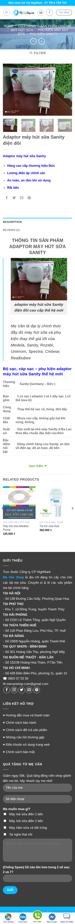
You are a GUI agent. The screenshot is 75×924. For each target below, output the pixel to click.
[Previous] (9, 89)
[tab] (37, 222)
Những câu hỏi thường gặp (25, 737)
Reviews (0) (11, 230)
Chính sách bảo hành (21, 722)
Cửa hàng (27, 26)
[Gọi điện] (37, 915)
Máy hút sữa (22, 30)
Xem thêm (36, 466)
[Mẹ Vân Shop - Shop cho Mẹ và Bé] (23, 12)
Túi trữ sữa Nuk (49, 526)
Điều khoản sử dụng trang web (28, 744)
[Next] (65, 89)
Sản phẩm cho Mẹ (56, 26)
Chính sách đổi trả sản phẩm (26, 730)
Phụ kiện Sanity (43, 34)
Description (12, 221)
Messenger (52, 922)
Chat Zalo (22, 922)
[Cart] (41, 12)
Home (8, 26)
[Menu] (6, 12)
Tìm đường (8, 922)
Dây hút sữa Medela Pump (15, 528)
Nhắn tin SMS (67, 922)
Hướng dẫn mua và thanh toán (27, 715)
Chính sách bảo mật (20, 752)
